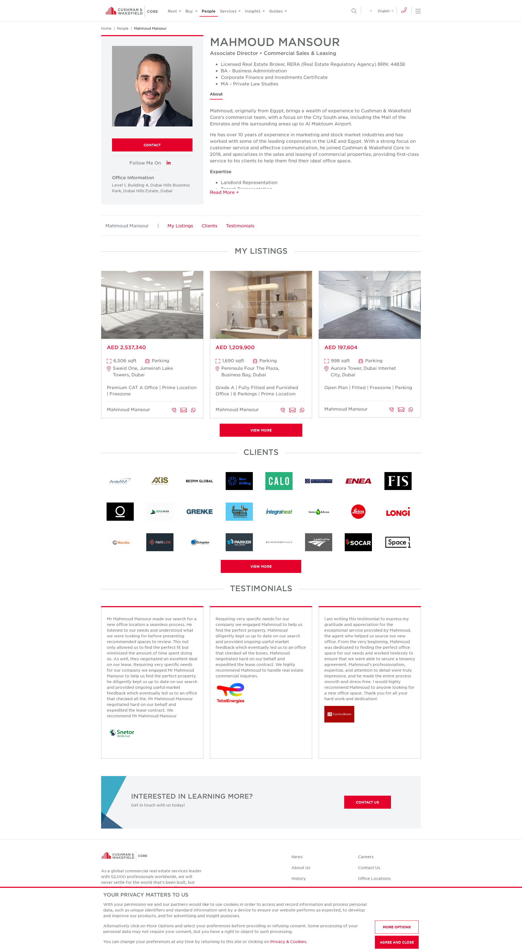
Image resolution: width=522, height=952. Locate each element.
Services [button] (229, 11)
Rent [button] (173, 11)
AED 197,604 (341, 347)
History (298, 878)
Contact (152, 145)
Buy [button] (189, 11)
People (209, 11)
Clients (209, 225)
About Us (300, 867)
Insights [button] (253, 11)
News (297, 856)
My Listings (180, 225)
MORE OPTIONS (397, 927)
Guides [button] (276, 11)
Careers (366, 856)
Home (106, 28)
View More (261, 430)
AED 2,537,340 (126, 347)
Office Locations (374, 878)
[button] (315, 192)
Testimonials (240, 225)
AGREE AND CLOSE (397, 942)
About (216, 94)
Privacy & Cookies (288, 941)
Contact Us (367, 802)
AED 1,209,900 (235, 347)
